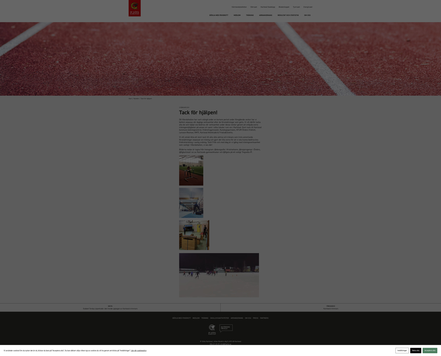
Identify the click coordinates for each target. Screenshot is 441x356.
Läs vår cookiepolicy (138, 350)
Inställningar (402, 350)
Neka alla (415, 350)
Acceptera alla (430, 350)
